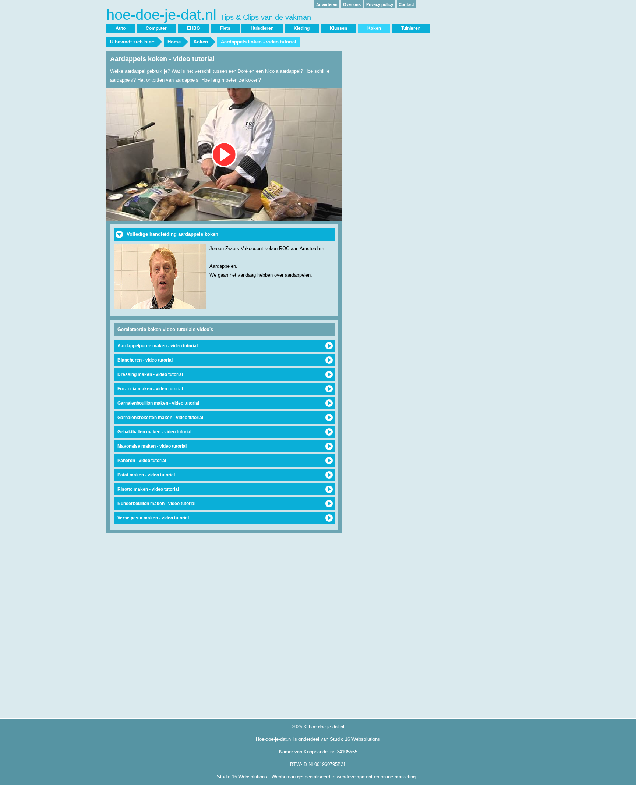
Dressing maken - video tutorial (150, 374)
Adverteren (327, 4)
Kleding (302, 28)
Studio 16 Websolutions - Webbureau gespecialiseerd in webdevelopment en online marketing (316, 776)
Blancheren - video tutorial (145, 360)
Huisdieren (262, 28)
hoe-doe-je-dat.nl (208, 15)
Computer (156, 28)
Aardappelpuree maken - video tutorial (157, 345)
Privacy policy (379, 4)
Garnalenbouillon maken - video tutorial (158, 403)
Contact (406, 4)
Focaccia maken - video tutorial (150, 388)
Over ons (352, 4)
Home (174, 42)
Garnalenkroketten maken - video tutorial (160, 417)
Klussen (338, 28)
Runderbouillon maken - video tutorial (156, 503)
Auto (121, 28)
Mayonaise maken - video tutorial (152, 446)
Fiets (225, 28)
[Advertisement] (401, 161)
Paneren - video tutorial (141, 460)
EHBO (193, 28)
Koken (201, 42)
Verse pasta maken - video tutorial (153, 518)
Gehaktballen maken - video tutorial (154, 431)
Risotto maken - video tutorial (148, 489)
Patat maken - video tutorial (146, 474)
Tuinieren (410, 28)
